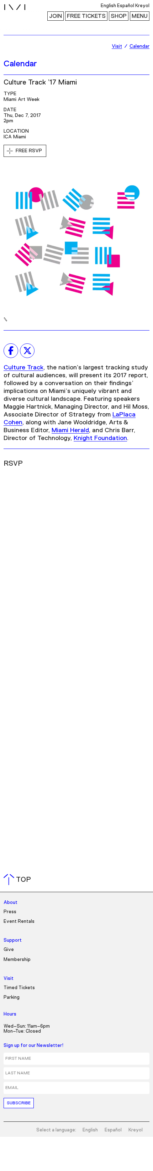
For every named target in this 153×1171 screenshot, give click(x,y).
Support (13, 940)
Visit (9, 978)
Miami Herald (70, 430)
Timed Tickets (19, 988)
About (10, 902)
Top (18, 879)
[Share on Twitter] (27, 350)
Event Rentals (19, 921)
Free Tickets (86, 16)
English (90, 1130)
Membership (17, 959)
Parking (12, 997)
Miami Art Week (21, 99)
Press (10, 912)
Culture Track (23, 367)
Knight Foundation (100, 438)
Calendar (20, 64)
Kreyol (135, 1130)
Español (113, 1130)
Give (9, 949)
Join (55, 16)
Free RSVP (29, 150)
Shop (119, 16)
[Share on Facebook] (11, 350)
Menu (140, 16)
